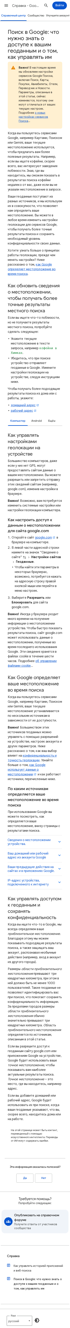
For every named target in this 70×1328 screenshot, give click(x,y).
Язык (13, 1315)
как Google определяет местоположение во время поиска (32, 269)
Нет (43, 1178)
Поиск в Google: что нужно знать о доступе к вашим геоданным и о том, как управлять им (38, 1283)
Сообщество (36, 15)
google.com (43, 538)
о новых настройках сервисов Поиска (33, 117)
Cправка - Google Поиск (26, 6)
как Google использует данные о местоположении (27, 769)
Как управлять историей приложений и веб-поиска (38, 1268)
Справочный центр (13, 15)
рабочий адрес (22, 411)
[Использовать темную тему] (37, 1320)
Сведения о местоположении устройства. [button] (29, 842)
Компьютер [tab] (17, 420)
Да (25, 1178)
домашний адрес (23, 405)
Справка (13, 1256)
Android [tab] (36, 420)
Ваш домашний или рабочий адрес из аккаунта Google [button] (28, 855)
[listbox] (51, 421)
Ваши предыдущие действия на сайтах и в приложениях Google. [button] (31, 869)
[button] (6, 5)
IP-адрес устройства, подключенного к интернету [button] (28, 882)
